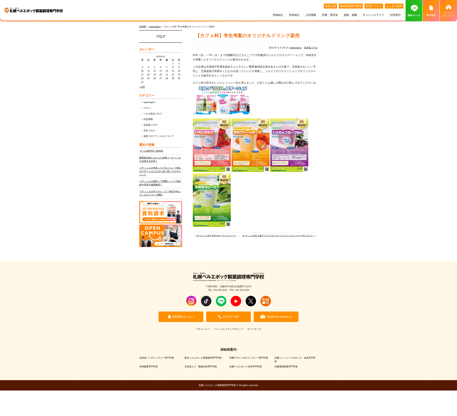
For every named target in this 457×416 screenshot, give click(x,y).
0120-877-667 (231, 316)
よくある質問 (394, 6)
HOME (142, 26)
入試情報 (310, 15)
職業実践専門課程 (350, 6)
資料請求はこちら (183, 316)
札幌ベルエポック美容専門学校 (245, 366)
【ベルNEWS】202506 (151, 151)
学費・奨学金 (330, 15)
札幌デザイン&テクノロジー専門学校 (248, 357)
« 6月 (142, 87)
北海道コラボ (311, 47)
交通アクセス (374, 6)
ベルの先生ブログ (153, 114)
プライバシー (203, 329)
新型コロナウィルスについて (159, 136)
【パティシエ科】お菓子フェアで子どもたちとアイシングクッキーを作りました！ (278, 235)
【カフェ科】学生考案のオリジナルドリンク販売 (247, 35)
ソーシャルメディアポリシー (229, 329)
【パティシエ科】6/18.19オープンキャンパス (216, 235)
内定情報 (148, 119)
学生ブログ (149, 130)
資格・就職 (350, 15)
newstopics (296, 47)
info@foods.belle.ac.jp (279, 316)
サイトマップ (254, 329)
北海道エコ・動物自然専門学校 (200, 366)
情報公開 (330, 6)
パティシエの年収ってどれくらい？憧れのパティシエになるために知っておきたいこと (160, 171)
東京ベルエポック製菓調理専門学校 (203, 357)
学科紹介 (294, 15)
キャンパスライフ (373, 15)
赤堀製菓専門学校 (148, 366)
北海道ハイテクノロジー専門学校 (156, 357)
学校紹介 (278, 15)
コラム (147, 108)
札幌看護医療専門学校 (286, 366)
